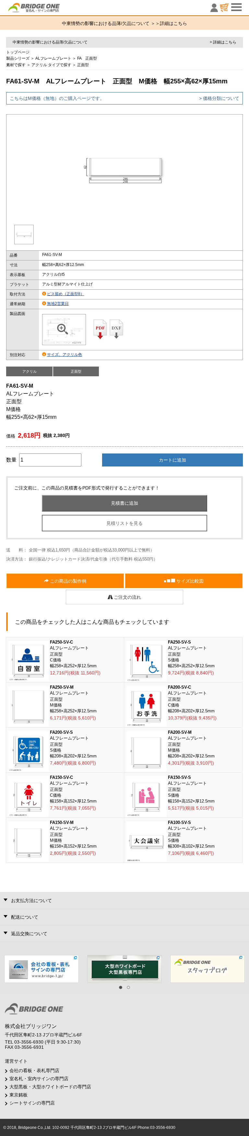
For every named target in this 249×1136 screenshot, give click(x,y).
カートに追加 (172, 460)
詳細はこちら (173, 23)
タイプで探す (59, 65)
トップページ (18, 52)
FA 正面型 (87, 58)
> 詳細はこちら (223, 42)
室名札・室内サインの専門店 (38, 1078)
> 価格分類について (219, 98)
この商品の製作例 (67, 581)
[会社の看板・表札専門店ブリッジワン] (41, 968)
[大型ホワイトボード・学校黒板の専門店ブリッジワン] (124, 968)
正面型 (83, 65)
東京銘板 (18, 1094)
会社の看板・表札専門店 (34, 1070)
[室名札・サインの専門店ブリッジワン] (45, 9)
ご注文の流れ (127, 597)
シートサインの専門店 (32, 1103)
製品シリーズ (18, 58)
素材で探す (16, 65)
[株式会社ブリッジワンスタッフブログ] (207, 968)
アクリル (39, 65)
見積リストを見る (124, 523)
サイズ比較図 (189, 581)
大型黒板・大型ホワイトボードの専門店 (50, 1086)
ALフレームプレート (53, 58)
